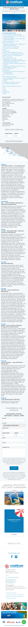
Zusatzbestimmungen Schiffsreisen (14, 596)
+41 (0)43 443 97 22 (13, 577)
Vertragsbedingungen (11, 592)
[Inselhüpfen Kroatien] (14, 614)
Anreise (7, 575)
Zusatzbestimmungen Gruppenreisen (15, 594)
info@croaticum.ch (11, 579)
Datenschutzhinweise (11, 598)
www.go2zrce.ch (10, 582)
